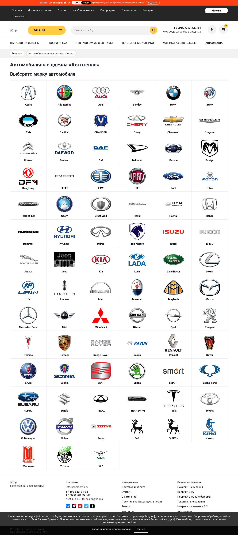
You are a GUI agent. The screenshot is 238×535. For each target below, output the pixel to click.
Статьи (62, 10)
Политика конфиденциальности (142, 501)
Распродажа (107, 10)
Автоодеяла (214, 43)
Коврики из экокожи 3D (180, 43)
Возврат (148, 10)
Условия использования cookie (111, 529)
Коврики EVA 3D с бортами (94, 43)
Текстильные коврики (138, 43)
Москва (216, 10)
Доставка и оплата (40, 10)
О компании (129, 10)
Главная (17, 10)
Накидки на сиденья (25, 43)
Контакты (18, 16)
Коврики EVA (58, 43)
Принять (141, 529)
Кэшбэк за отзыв (83, 10)
